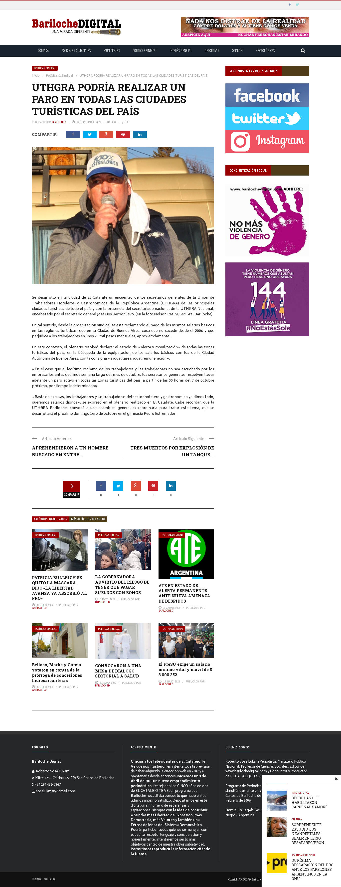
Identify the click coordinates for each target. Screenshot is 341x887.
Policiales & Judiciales (76, 50)
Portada (43, 50)
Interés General (181, 50)
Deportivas (212, 50)
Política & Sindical (145, 50)
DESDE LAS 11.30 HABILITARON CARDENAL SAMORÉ (310, 802)
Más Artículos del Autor (88, 519)
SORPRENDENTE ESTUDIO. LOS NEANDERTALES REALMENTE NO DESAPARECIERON (308, 833)
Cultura (297, 819)
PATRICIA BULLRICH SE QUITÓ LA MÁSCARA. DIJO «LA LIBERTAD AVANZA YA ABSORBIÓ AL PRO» (59, 588)
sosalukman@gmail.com (55, 792)
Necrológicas (265, 50)
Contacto (49, 879)
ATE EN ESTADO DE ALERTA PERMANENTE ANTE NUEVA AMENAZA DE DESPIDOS (184, 593)
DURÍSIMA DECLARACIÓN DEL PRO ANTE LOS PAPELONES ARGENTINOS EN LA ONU (313, 869)
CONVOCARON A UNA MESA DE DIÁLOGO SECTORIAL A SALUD (118, 671)
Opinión (237, 50)
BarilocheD (58, 122)
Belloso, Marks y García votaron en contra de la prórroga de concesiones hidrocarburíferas (57, 672)
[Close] (336, 779)
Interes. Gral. (301, 792)
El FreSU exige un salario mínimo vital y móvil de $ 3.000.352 (185, 669)
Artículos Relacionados (50, 519)
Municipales (112, 50)
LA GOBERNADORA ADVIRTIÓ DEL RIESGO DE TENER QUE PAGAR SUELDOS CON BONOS (122, 584)
